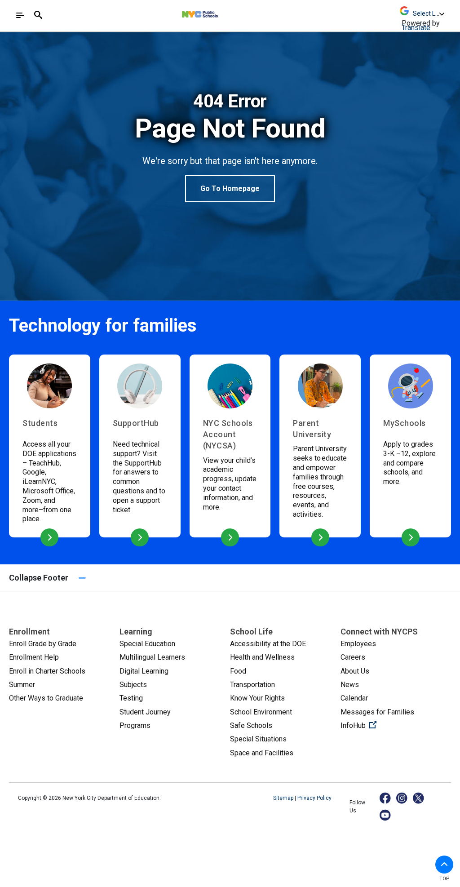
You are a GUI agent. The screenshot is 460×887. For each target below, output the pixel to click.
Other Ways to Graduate (46, 698)
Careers (353, 657)
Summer (22, 684)
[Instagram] (402, 798)
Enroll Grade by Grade (42, 643)
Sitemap (284, 798)
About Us (355, 671)
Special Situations (258, 739)
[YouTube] (386, 815)
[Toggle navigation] (20, 15)
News (350, 684)
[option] (230, 146)
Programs (134, 725)
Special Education (147, 643)
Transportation (252, 684)
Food (238, 671)
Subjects (133, 684)
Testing (131, 698)
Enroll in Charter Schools (47, 671)
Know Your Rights (257, 698)
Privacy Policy (314, 798)
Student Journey (145, 712)
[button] (444, 865)
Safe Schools (251, 725)
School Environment (261, 712)
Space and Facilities (261, 753)
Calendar (354, 698)
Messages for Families (377, 712)
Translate (416, 27)
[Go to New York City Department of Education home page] (225, 12)
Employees (358, 643)
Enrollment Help (34, 657)
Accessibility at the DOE (268, 643)
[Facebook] (386, 798)
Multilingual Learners (152, 657)
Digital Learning (143, 671)
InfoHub (389, 725)
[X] (419, 798)
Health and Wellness (262, 657)
